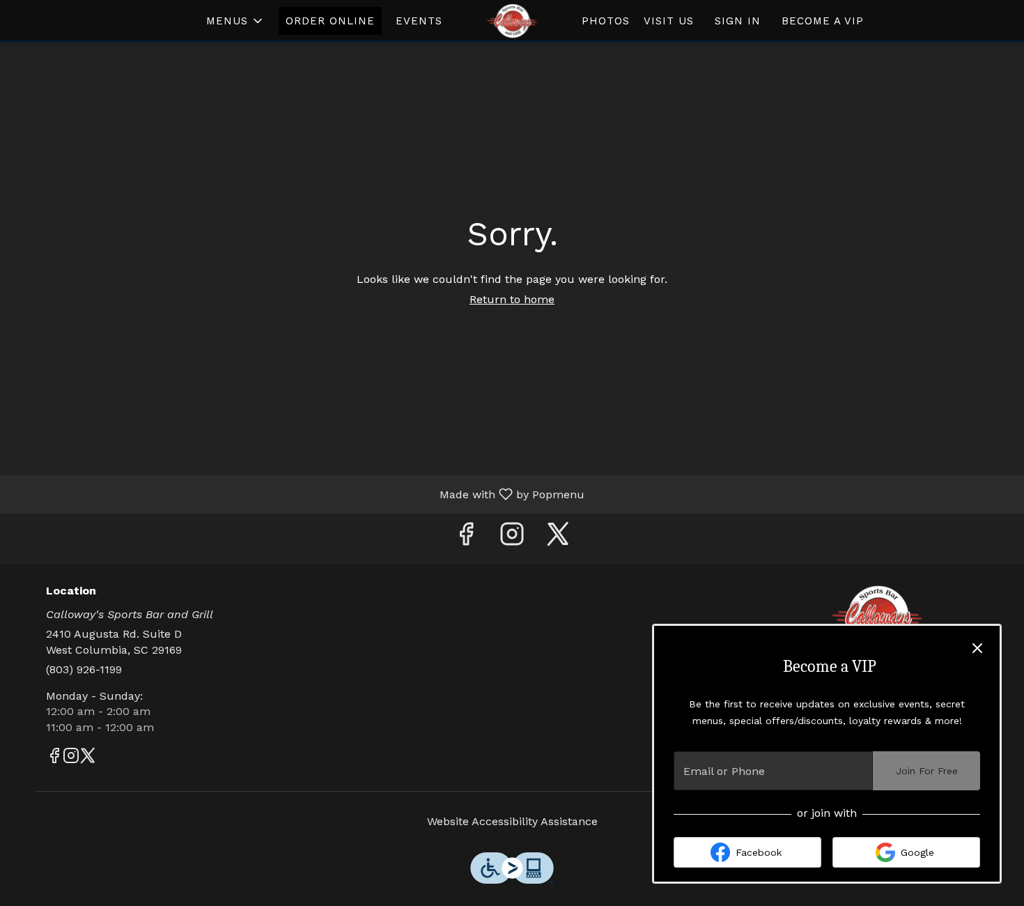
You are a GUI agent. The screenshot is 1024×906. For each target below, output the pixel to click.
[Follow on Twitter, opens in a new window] (558, 538)
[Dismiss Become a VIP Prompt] (977, 648)
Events (419, 21)
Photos (606, 21)
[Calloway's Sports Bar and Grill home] (512, 20)
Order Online (330, 21)
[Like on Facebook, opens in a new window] (466, 538)
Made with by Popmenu (297, 493)
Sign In (738, 21)
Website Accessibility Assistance (512, 821)
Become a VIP (823, 21)
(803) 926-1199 (84, 669)
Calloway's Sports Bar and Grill (877, 616)
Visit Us (669, 21)
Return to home (512, 299)
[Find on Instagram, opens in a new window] (512, 538)
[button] (235, 21)
